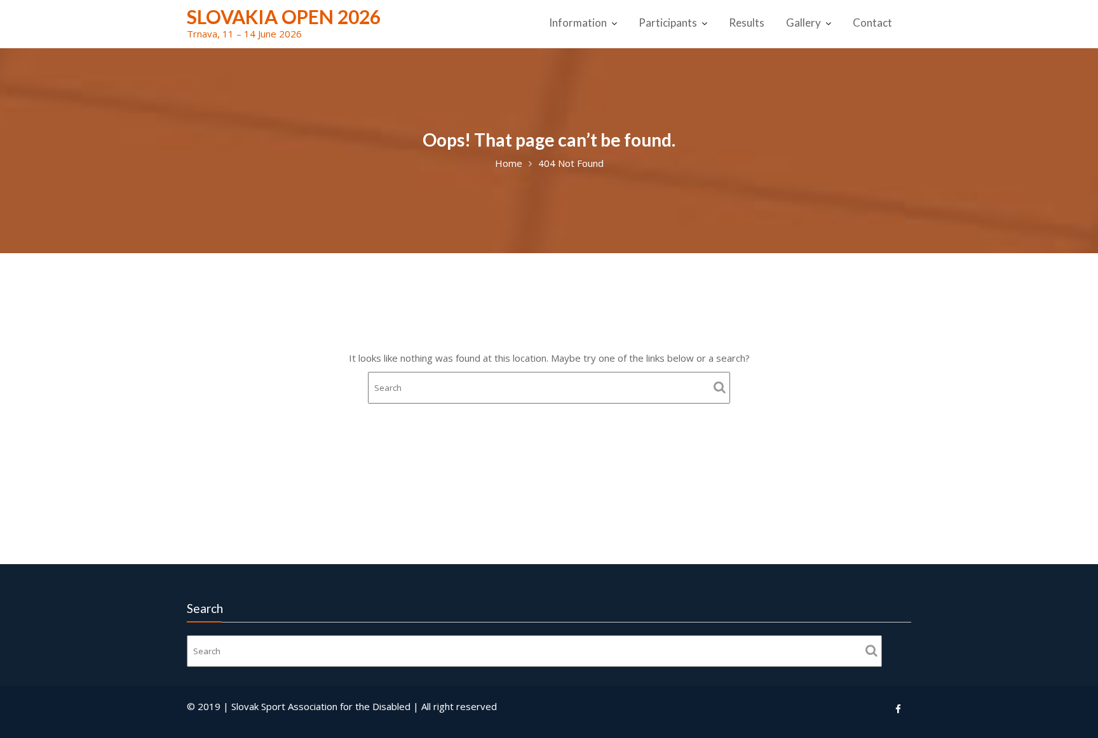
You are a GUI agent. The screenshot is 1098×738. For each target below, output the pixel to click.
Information (578, 22)
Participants (668, 22)
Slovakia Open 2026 (284, 16)
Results (746, 22)
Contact (872, 22)
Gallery (803, 22)
